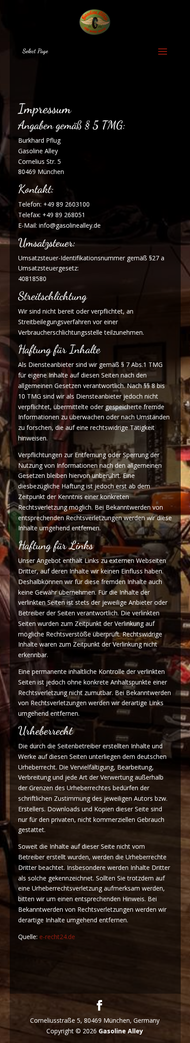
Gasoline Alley (121, 1031)
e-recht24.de (57, 936)
